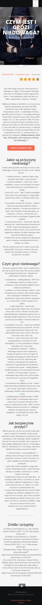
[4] (18, 399)
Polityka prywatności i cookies (21, 600)
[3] (8, 282)
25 (14, 120)
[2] (27, 140)
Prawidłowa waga (22, 74)
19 (23, 114)
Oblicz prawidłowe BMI (21, 148)
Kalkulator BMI (7, 74)
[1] (3, 127)
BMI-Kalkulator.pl (21, 592)
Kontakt (21, 603)
